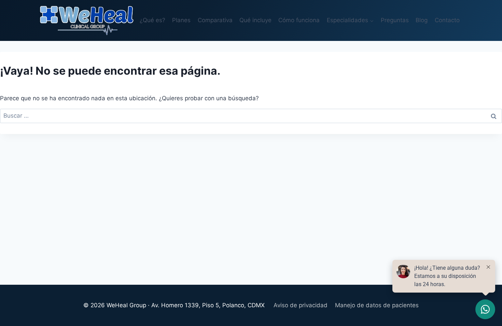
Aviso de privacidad (300, 305)
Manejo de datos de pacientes (377, 305)
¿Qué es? (152, 20)
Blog (422, 20)
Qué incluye (255, 20)
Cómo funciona (299, 20)
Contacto (447, 20)
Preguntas (395, 20)
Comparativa (215, 20)
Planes (181, 20)
